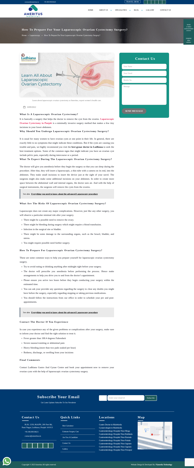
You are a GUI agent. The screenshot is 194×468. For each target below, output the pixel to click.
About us (103, 10)
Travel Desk (132, 2)
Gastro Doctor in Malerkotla (110, 424)
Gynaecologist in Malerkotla (110, 428)
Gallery (150, 10)
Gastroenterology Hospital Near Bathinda (116, 434)
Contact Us (165, 10)
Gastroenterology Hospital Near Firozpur (115, 450)
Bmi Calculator (67, 426)
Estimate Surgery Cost (70, 432)
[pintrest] (164, 2)
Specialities (121, 10)
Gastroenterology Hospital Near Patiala (115, 440)
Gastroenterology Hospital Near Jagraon (115, 443)
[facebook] (146, 2)
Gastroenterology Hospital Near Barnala (115, 437)
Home (90, 10)
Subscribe (151, 398)
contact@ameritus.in (31, 2)
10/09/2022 (31, 107)
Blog (136, 10)
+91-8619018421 (50, 2)
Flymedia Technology (163, 465)
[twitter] (157, 2)
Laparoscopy (35, 35)
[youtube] (153, 2)
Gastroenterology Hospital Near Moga (114, 431)
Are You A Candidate (70, 437)
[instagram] (149, 2)
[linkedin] (160, 2)
